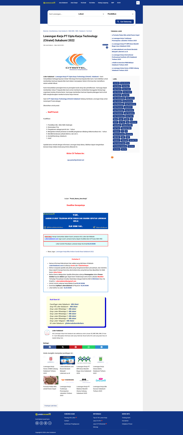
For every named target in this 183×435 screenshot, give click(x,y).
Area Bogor (126, 86)
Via (128, 143)
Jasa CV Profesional (100, 424)
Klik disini (72, 309)
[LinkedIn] (45, 423)
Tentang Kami (126, 417)
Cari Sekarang (125, 22)
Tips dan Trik (133, 140)
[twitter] (62, 347)
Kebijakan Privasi (127, 424)
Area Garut (125, 95)
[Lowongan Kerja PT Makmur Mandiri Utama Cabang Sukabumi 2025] (84, 380)
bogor (121, 119)
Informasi (133, 122)
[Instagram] (41, 423)
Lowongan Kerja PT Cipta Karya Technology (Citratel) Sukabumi (77, 76)
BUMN (126, 119)
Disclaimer (125, 421)
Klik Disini (95, 279)
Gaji (128, 122)
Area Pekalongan (119, 110)
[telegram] (101, 347)
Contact (66, 421)
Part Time (116, 128)
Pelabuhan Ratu (126, 128)
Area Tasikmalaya (119, 116)
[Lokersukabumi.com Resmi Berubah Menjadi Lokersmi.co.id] (67, 360)
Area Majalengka (118, 104)
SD (126, 131)
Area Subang (129, 110)
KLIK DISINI (92, 244)
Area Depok (117, 95)
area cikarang (118, 92)
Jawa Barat (117, 125)
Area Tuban (129, 116)
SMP (112, 2)
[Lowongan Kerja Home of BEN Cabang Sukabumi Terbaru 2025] (50, 360)
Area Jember (117, 101)
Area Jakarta (130, 98)
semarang (129, 134)
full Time (121, 122)
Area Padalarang (130, 104)
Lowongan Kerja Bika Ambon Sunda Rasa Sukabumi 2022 (75, 251)
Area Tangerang (129, 113)
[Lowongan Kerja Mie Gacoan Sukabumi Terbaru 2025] (100, 380)
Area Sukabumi (63, 2)
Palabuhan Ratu (127, 125)
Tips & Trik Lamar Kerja (100, 417)
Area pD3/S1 (128, 107)
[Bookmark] (107, 47)
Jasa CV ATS (97, 421)
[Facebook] (37, 423)
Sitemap (95, 427)
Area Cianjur (74, 2)
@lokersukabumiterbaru (74, 323)
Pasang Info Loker (70, 417)
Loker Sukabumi (51, 432)
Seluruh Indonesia (119, 134)
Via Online (92, 2)
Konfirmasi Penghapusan (71, 424)
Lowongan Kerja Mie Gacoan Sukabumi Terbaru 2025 (100, 389)
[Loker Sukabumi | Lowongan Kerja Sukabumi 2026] (49, 3)
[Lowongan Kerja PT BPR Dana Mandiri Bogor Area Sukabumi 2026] (84, 360)
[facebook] (49, 347)
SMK (123, 137)
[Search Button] (138, 2)
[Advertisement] (75, 176)
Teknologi (124, 140)
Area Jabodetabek (119, 98)
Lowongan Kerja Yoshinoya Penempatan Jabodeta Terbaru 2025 (66, 391)
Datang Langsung (103, 2)
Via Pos (124, 149)
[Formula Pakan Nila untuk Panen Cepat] (50, 380)
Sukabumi (117, 140)
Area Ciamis (117, 89)
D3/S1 (119, 2)
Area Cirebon (127, 92)
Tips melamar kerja (119, 143)
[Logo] (48, 414)
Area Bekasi (117, 86)
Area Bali (116, 83)
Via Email (83, 2)
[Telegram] (49, 423)
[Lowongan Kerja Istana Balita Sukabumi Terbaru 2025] (100, 360)
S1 (122, 131)
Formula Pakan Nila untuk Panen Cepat (126, 35)
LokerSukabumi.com (56, 265)
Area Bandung (125, 83)
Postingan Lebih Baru (51, 405)
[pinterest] (75, 347)
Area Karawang (127, 101)
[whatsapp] (88, 347)
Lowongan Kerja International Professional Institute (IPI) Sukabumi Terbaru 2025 (124, 57)
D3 (131, 119)
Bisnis (115, 119)
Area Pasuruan (118, 107)
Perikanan (117, 131)
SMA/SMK (117, 137)
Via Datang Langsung (120, 146)
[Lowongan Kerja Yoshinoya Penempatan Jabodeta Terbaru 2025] (67, 380)
